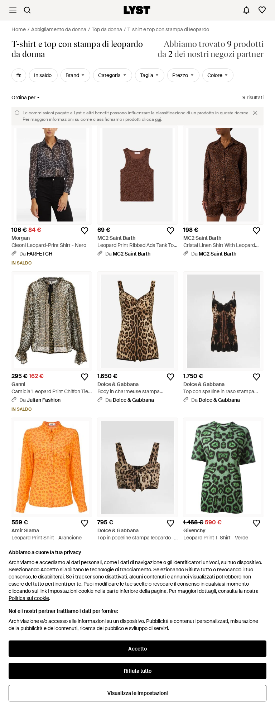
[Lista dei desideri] (262, 10)
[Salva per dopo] (84, 231)
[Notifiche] (246, 10)
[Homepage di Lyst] (137, 10)
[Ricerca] (27, 10)
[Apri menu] (12, 10)
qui (158, 119)
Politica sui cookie (29, 598)
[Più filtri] (18, 75)
